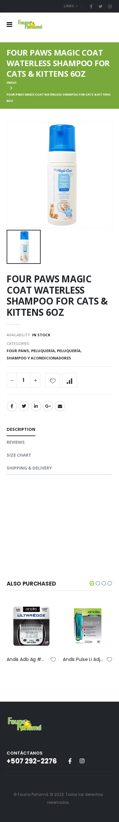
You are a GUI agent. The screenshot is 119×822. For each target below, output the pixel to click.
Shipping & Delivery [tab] (29, 468)
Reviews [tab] (16, 442)
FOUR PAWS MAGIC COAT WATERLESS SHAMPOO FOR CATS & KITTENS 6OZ (57, 295)
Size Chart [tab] (19, 455)
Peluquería (43, 350)
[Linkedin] (109, 6)
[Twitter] (100, 6)
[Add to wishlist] (52, 380)
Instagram (82, 761)
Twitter (24, 406)
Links (69, 5)
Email (60, 406)
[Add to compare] (69, 380)
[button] (92, 583)
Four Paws (18, 350)
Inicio (12, 82)
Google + (48, 406)
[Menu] (9, 24)
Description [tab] (21, 429)
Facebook (12, 406)
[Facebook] (91, 6)
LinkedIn (36, 406)
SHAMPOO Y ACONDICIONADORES (39, 357)
